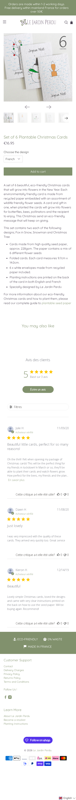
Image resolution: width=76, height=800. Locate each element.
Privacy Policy (12, 674)
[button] (67, 798)
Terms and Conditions (16, 681)
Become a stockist (14, 720)
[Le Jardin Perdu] (38, 22)
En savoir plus (16, 480)
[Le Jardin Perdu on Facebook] (5, 698)
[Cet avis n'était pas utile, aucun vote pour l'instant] (65, 494)
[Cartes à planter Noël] (38, 67)
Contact (8, 666)
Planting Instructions (16, 723)
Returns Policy (12, 678)
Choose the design (16, 152)
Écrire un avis (38, 389)
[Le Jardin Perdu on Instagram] (10, 698)
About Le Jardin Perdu (17, 716)
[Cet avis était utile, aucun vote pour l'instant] (58, 494)
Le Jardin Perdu (42, 750)
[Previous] (27, 107)
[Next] (49, 107)
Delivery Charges (14, 670)
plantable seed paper (56, 303)
